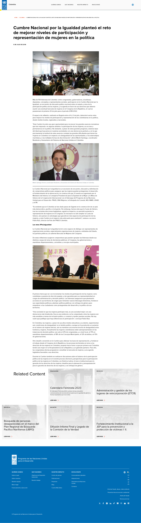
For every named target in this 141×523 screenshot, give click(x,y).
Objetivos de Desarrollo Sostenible (38, 476)
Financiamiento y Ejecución (19, 488)
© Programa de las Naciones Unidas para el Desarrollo (27, 514)
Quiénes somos (56, 4)
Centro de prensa (56, 475)
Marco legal (15, 485)
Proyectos (54, 481)
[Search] (128, 478)
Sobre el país (15, 475)
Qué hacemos (69, 4)
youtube (125, 503)
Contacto (74, 486)
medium (128, 503)
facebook (103, 503)
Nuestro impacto (82, 4)
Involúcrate (96, 4)
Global (133, 5)
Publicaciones (55, 478)
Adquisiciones (75, 478)
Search (136, 5)
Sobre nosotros (16, 478)
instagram (107, 503)
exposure (121, 503)
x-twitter (100, 503)
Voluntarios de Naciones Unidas (78, 482)
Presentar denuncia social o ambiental (118, 492)
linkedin (110, 503)
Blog (53, 485)
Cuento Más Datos (57, 488)
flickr (117, 503)
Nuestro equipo (16, 481)
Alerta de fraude (124, 496)
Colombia (12, 4)
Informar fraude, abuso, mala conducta (118, 489)
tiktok (114, 503)
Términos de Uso (124, 499)
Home (15, 17)
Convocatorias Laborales (78, 475)
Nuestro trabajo (36, 480)
